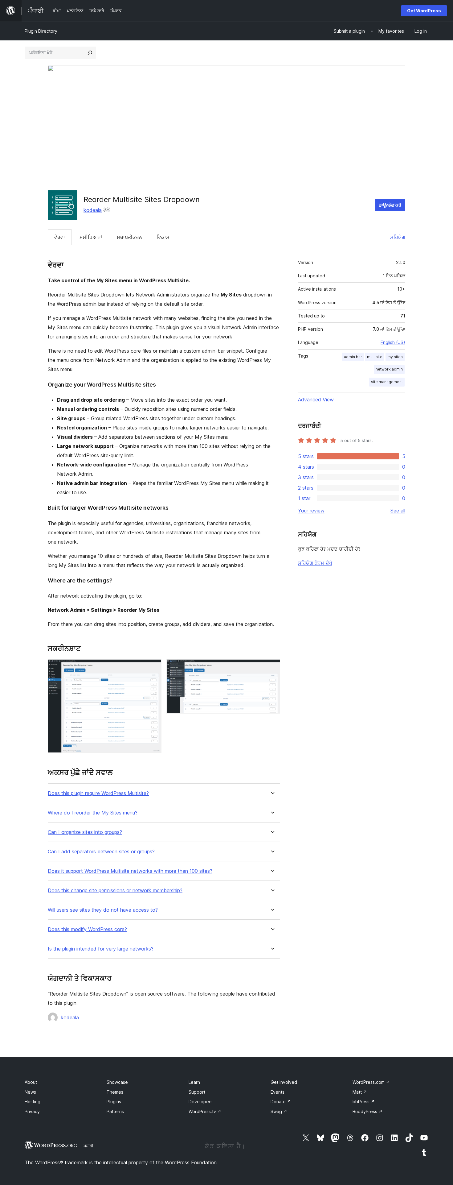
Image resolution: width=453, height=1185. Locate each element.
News (30, 1092)
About (31, 1082)
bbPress (364, 1101)
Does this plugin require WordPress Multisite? (98, 793)
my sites (395, 356)
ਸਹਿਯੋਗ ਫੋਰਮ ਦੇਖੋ (315, 563)
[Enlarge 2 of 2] (272, 668)
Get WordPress (424, 10)
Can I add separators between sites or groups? (101, 852)
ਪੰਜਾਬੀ (88, 1145)
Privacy (32, 1111)
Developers (201, 1101)
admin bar (353, 356)
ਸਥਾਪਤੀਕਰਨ (129, 237)
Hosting (32, 1101)
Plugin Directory (41, 31)
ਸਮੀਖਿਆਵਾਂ (91, 237)
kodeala (93, 210)
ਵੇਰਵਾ (59, 237)
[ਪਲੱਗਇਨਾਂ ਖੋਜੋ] (90, 53)
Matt (360, 1092)
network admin (389, 369)
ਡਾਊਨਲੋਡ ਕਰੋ (390, 205)
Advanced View (316, 399)
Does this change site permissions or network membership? (115, 890)
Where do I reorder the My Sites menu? (92, 813)
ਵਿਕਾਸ (163, 237)
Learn (194, 1082)
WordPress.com (371, 1082)
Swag (279, 1111)
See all (397, 511)
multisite (374, 356)
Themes (115, 1092)
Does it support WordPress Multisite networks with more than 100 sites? (130, 871)
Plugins (114, 1101)
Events (277, 1092)
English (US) (393, 342)
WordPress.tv (205, 1111)
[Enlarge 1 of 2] (153, 668)
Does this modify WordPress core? (87, 929)
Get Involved (284, 1082)
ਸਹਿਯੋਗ (397, 237)
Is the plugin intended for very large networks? (100, 949)
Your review (311, 511)
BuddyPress (367, 1111)
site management (387, 381)
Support (197, 1092)
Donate (281, 1101)
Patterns (115, 1111)
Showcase (117, 1082)
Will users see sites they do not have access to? (103, 910)
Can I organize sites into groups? (85, 832)
